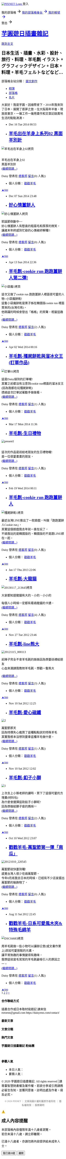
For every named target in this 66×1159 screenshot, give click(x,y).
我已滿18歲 (9, 1153)
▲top (4, 189)
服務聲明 (39, 1105)
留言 (31, 176)
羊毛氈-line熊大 (24, 644)
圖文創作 (31, 81)
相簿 (12, 88)
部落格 (13, 93)
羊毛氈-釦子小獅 (25, 777)
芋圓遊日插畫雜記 (24, 33)
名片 (12, 97)
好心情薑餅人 (22, 205)
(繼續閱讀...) (9, 168)
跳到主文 (7, 43)
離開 (21, 1153)
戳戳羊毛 (30, 183)
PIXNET (17, 1101)
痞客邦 (23, 176)
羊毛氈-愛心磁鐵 (25, 712)
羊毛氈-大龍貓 (23, 578)
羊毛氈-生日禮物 (25, 433)
